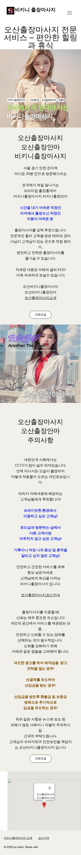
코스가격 (43, 838)
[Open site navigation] (70, 13)
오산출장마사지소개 (40, 298)
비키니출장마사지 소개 (18, 838)
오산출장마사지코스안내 (40, 595)
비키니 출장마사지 (35, 10)
